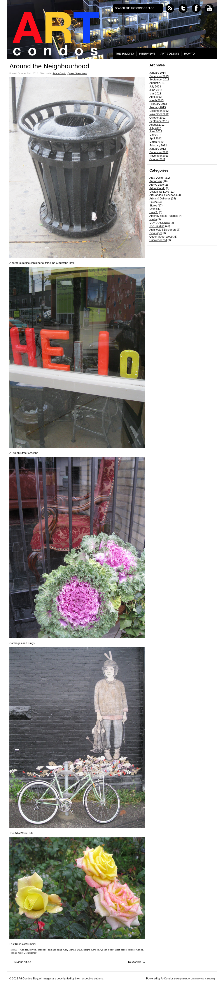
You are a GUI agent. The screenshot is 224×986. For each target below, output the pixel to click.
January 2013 (157, 107)
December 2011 (158, 152)
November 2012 (159, 114)
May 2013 (155, 93)
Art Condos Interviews (162, 195)
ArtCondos (167, 978)
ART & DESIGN (170, 53)
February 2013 (158, 103)
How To (153, 212)
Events (153, 208)
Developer (155, 233)
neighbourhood (91, 950)
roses (124, 950)
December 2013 (159, 76)
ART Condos (21, 950)
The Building (156, 226)
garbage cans (55, 950)
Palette (153, 202)
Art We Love (156, 184)
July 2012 (155, 128)
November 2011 (158, 155)
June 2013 (155, 90)
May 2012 (155, 135)
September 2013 (159, 79)
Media (153, 219)
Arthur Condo (157, 188)
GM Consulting (208, 979)
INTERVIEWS (147, 53)
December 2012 (159, 110)
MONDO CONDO (159, 222)
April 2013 (155, 96)
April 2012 (155, 138)
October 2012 (157, 117)
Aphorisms (155, 181)
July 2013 (155, 86)
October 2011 (157, 159)
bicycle (33, 950)
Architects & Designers (162, 229)
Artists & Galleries (159, 198)
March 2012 (156, 142)
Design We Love (159, 191)
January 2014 (157, 72)
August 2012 (156, 124)
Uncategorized (158, 240)
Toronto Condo (135, 950)
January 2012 (157, 148)
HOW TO (189, 53)
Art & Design (156, 177)
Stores (153, 205)
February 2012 (158, 145)
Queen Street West (160, 236)
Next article (135, 962)
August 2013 (156, 83)
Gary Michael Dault (72, 950)
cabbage (42, 950)
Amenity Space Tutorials (163, 215)
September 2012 (159, 121)
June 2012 (155, 131)
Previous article (22, 962)
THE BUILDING (125, 53)
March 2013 (156, 100)
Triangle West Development (23, 953)
